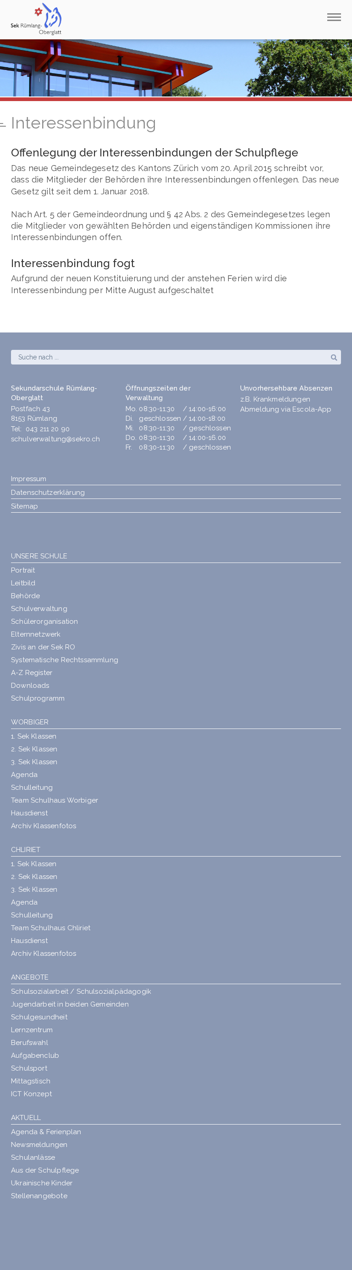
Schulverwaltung (39, 609)
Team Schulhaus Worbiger (54, 800)
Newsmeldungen (39, 1145)
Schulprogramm (38, 698)
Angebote (30, 977)
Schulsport (29, 1068)
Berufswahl (29, 1043)
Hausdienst (29, 813)
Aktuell (26, 1118)
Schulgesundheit (39, 1017)
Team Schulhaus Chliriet (50, 928)
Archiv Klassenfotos (43, 826)
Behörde (25, 596)
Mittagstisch (30, 1081)
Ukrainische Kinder (41, 1183)
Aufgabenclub (35, 1055)
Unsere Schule (39, 556)
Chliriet (25, 850)
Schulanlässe (33, 1157)
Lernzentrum (32, 1030)
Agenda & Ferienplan (46, 1132)
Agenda (24, 775)
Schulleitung (32, 787)
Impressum (28, 479)
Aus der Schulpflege (45, 1170)
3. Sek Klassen (34, 762)
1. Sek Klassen (34, 736)
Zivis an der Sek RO (43, 647)
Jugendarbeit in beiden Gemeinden (70, 1004)
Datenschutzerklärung (48, 492)
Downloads (30, 685)
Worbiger (30, 722)
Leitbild (23, 583)
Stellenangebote (39, 1196)
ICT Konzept (31, 1094)
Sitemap (24, 506)
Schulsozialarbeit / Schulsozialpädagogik (81, 991)
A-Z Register (31, 673)
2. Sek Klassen (34, 749)
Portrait (23, 570)
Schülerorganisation (44, 621)
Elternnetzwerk (36, 634)
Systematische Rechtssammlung (64, 660)
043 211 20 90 (48, 429)
